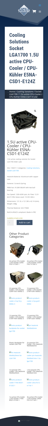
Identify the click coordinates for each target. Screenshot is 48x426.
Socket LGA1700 (13, 171)
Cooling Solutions (25, 91)
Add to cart (24, 222)
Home (12, 91)
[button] (35, 111)
